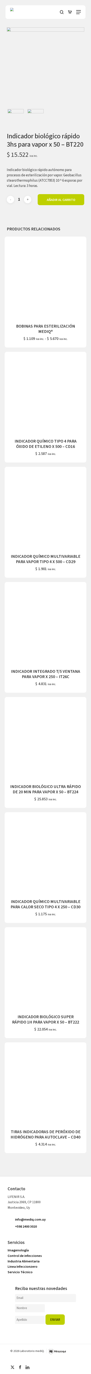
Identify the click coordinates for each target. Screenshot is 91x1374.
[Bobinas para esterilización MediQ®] (45, 277)
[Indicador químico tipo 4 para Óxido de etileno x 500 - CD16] (45, 393)
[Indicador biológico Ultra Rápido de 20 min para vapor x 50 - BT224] (45, 738)
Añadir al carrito (61, 200)
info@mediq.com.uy (30, 1219)
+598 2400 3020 (26, 1226)
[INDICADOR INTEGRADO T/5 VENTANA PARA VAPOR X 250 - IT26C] (45, 623)
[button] (78, 12)
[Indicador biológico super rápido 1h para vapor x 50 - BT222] (45, 968)
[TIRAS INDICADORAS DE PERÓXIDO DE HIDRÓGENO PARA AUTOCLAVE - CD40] (45, 1083)
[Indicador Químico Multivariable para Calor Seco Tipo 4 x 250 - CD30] (45, 853)
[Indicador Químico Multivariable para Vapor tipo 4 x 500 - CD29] (45, 508)
